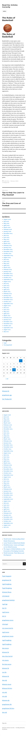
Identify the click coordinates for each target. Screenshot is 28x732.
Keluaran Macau (6, 592)
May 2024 (6, 263)
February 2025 (8, 245)
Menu (4, 11)
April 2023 (6, 289)
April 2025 (6, 241)
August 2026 (7, 219)
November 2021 (8, 323)
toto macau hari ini (7, 628)
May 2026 (6, 223)
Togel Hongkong (7, 588)
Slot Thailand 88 (7, 399)
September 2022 (8, 303)
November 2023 (8, 275)
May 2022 (6, 311)
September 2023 (8, 279)
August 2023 (7, 281)
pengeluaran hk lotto (8, 708)
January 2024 (7, 271)
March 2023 (7, 291)
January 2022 (7, 319)
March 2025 (7, 243)
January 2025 (7, 247)
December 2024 (8, 249)
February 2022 (8, 317)
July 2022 (6, 307)
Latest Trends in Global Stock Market (14, 543)
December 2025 (8, 233)
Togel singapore (6, 576)
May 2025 (6, 239)
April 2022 (6, 313)
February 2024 (8, 269)
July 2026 (6, 221)
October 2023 (7, 277)
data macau (5, 648)
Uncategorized (5, 182)
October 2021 (7, 325)
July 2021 (6, 331)
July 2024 (6, 259)
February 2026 (8, 229)
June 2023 (6, 285)
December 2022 (8, 297)
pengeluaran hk (6, 580)
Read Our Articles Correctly (10, 6)
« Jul (7, 378)
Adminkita (6, 181)
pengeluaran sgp (7, 395)
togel (5, 343)
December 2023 (8, 273)
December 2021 (8, 321)
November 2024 (8, 251)
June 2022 (6, 309)
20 (14, 369)
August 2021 (7, 329)
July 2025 (6, 235)
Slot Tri (4, 608)
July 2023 (6, 283)
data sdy (4, 712)
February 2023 (8, 293)
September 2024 (8, 255)
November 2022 (8, 299)
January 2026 (7, 231)
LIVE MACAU (5, 596)
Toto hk (4, 723)
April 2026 (7, 225)
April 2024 (6, 265)
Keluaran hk (5, 391)
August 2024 (7, 257)
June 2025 (6, 237)
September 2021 (8, 327)
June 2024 (6, 261)
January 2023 (7, 295)
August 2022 (7, 305)
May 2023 (6, 287)
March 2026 (7, 227)
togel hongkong (6, 584)
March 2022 (7, 315)
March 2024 (7, 267)
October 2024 (7, 253)
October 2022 (7, 301)
